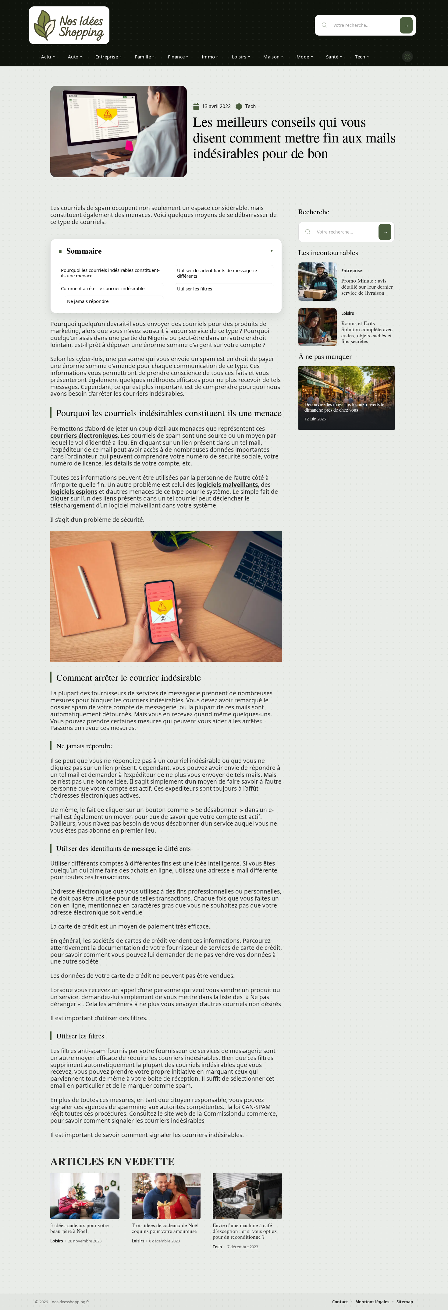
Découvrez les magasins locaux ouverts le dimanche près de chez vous (344, 407)
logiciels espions (73, 492)
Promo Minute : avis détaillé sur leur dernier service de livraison (367, 286)
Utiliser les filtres (194, 289)
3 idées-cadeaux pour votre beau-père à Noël (79, 1228)
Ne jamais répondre (87, 301)
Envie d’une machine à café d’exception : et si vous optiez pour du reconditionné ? (245, 1231)
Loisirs (56, 1241)
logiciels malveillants (227, 485)
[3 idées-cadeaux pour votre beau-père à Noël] (84, 1196)
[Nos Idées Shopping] (69, 25)
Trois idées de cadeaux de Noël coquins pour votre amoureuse (165, 1228)
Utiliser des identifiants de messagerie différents (217, 273)
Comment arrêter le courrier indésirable (102, 288)
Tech (250, 106)
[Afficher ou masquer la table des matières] (188, 251)
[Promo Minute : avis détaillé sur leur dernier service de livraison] (317, 281)
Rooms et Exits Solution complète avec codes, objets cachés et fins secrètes (367, 332)
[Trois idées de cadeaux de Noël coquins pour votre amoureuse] (166, 1196)
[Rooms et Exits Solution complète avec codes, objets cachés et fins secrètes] (317, 327)
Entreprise (351, 270)
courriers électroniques (84, 436)
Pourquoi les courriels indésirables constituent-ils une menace (110, 273)
